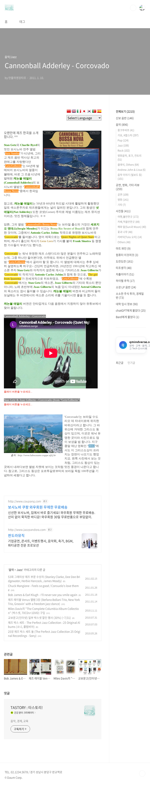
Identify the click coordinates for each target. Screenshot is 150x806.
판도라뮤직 (16, 535)
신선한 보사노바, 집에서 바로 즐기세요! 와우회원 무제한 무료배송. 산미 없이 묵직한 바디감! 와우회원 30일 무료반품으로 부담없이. (51, 514)
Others (124, 242)
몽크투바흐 (126, 130)
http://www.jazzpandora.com (27, 529)
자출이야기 (125, 274)
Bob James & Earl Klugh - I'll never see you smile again (42, 595)
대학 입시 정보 (127, 304)
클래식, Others (128, 164)
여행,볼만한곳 (128, 216)
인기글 (131, 363)
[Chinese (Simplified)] (69, 112)
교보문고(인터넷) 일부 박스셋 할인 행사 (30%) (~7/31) (39, 618)
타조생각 (124, 268)
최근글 (119, 363)
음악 (11, 570)
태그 (22, 21)
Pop (123, 140)
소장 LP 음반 (126, 287)
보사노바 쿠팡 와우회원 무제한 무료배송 (38, 507)
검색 (133, 8)
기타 (122, 204)
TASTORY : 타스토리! (27, 707)
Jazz (19, 570)
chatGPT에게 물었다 (131, 310)
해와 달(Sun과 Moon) (132, 227)
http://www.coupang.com (24, 501)
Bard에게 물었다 (127, 317)
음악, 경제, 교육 (19, 721)
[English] (74, 112)
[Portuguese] (94, 112)
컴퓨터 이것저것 (127, 255)
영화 (123, 199)
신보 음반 (125, 118)
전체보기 (125, 111)
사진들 (123, 211)
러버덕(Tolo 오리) (130, 237)
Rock (124, 150)
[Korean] (89, 112)
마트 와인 (123, 248)
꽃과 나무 (125, 232)
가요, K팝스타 (128, 135)
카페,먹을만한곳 (129, 221)
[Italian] (79, 112)
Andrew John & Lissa (132, 169)
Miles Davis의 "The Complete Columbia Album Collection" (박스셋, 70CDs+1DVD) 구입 (43, 611)
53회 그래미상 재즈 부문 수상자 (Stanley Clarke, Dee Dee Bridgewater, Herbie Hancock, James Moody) (44, 579)
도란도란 (124, 261)
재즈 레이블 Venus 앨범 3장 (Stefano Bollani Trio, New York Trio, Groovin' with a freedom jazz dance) (44, 602)
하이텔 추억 (125, 281)
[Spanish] (99, 112)
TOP (142, 773)
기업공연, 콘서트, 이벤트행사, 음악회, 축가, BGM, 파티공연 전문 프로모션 (40, 543)
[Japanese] (84, 112)
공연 (123, 194)
